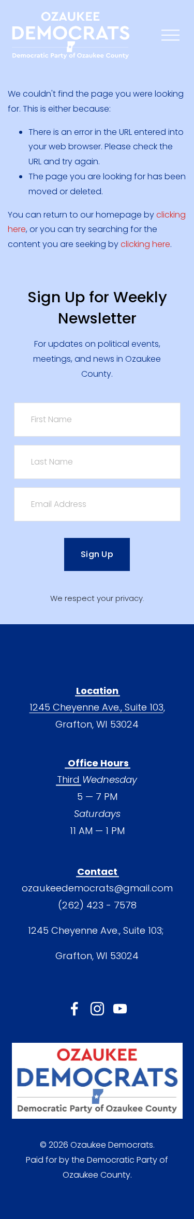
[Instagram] (97, 1008)
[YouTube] (120, 1008)
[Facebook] (74, 1008)
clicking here (145, 244)
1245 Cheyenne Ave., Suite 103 (96, 707)
